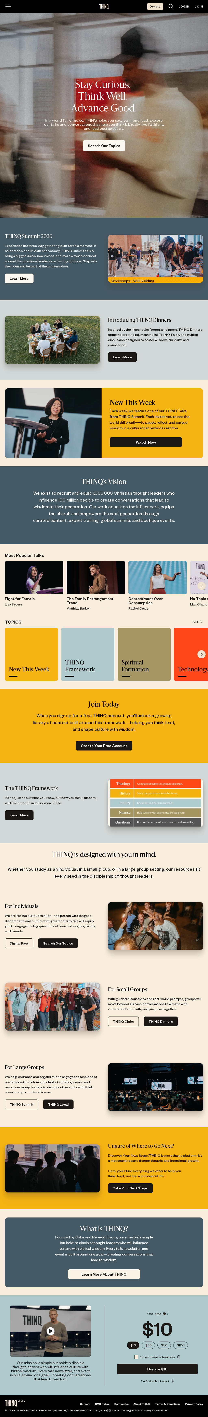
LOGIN (184, 6)
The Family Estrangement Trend (90, 601)
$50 (164, 1345)
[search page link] (171, 6)
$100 (180, 1345)
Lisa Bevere (13, 604)
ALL (195, 622)
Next (201, 586)
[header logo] (104, 6)
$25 (148, 1345)
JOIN (198, 6)
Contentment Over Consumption (145, 601)
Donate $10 (157, 1369)
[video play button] (50, 1331)
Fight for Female (20, 599)
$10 (133, 1345)
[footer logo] (15, 1403)
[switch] (165, 1313)
